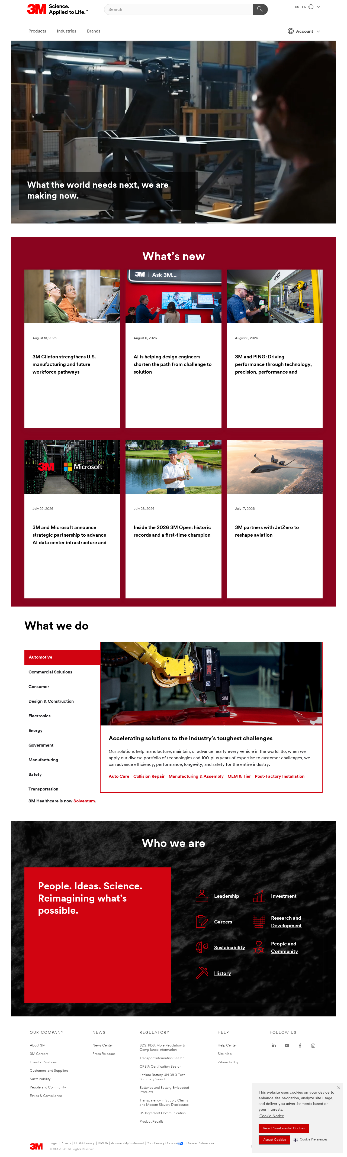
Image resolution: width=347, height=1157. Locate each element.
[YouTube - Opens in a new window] (287, 1046)
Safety (35, 775)
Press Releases (103, 1054)
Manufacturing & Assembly (196, 776)
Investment (284, 896)
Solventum (84, 801)
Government (40, 745)
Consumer (38, 687)
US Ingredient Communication (163, 1113)
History (222, 973)
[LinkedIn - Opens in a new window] (274, 1046)
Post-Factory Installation (279, 776)
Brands (93, 31)
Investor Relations (43, 1062)
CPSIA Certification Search (160, 1066)
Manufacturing (43, 760)
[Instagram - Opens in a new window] (313, 1046)
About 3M (38, 1045)
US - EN (301, 7)
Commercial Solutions (50, 672)
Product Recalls (151, 1121)
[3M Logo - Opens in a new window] (58, 9)
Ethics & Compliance (46, 1096)
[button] (310, 1139)
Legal (53, 1143)
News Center (102, 1045)
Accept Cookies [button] (274, 1140)
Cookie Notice (271, 1116)
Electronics (39, 716)
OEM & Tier (239, 776)
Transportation (43, 789)
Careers (223, 922)
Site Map (225, 1054)
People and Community (48, 1087)
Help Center (227, 1045)
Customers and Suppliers (49, 1070)
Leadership (226, 896)
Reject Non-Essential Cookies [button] (284, 1128)
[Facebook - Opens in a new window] (300, 1046)
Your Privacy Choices (162, 1143)
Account (304, 32)
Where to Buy (228, 1062)
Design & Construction (51, 701)
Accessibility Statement (127, 1143)
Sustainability (229, 948)
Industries (66, 31)
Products (37, 31)
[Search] (260, 9)
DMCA (103, 1143)
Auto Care (119, 776)
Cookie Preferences (200, 1143)
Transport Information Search (162, 1058)
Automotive (40, 657)
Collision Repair (149, 776)
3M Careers (39, 1054)
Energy (35, 731)
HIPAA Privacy (84, 1143)
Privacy (66, 1143)
